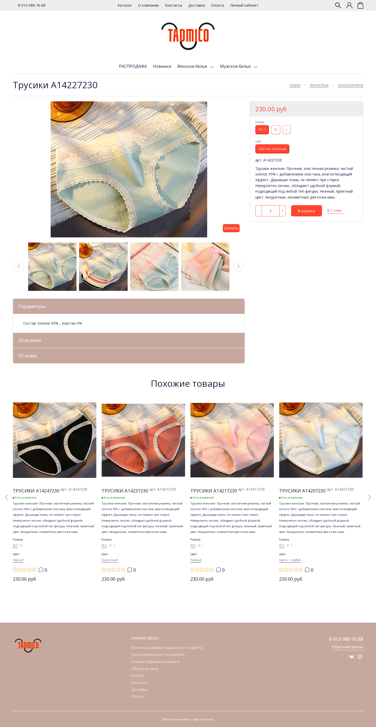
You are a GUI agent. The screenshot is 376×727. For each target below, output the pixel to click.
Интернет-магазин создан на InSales (188, 719)
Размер (259, 122)
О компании (148, 5)
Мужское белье (236, 66)
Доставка (196, 5)
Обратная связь (145, 668)
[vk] (351, 657)
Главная (294, 85)
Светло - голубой (290, 560)
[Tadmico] (188, 36)
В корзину (306, 210)
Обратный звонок (347, 646)
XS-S (262, 129)
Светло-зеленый (272, 148)
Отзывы (27, 356)
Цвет (258, 141)
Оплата (217, 5)
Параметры (31, 306)
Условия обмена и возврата (155, 661)
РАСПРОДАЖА (133, 66)
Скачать (231, 228)
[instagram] (360, 657)
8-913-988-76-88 (32, 5)
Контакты (173, 5)
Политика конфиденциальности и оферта (166, 647)
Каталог (125, 5)
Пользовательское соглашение (158, 654)
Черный (18, 560)
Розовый (196, 560)
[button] (19, 266)
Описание (29, 340)
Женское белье (192, 66)
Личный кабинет (244, 5)
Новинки (162, 66)
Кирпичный (110, 560)
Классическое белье (350, 85)
